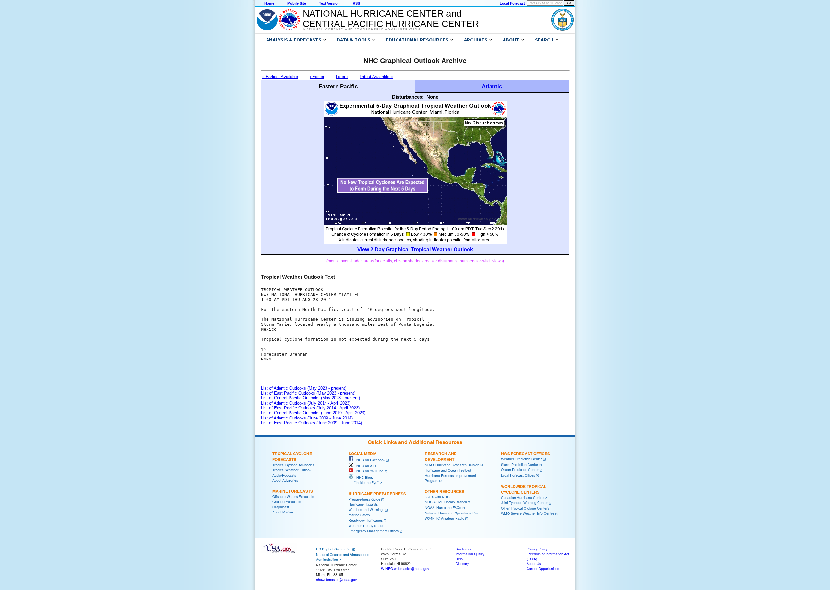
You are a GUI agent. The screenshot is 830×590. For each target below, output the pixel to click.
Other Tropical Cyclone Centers (525, 508)
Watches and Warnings (366, 509)
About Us (534, 563)
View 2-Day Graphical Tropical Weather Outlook (415, 249)
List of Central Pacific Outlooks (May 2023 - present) (310, 397)
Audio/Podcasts (284, 475)
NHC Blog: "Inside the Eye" (364, 480)
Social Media (363, 453)
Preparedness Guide (364, 499)
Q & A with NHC (437, 496)
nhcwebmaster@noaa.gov (336, 579)
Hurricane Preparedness (377, 494)
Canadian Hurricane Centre (522, 497)
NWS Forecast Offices (525, 453)
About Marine (282, 512)
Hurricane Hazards (363, 504)
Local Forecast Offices (518, 475)
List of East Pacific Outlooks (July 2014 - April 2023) (310, 408)
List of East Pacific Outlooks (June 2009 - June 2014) (311, 422)
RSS (356, 3)
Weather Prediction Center (521, 458)
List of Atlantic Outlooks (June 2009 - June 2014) (307, 418)
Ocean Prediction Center (520, 469)
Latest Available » (376, 76)
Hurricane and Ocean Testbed (448, 470)
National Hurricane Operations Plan (452, 513)
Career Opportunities (543, 568)
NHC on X (362, 465)
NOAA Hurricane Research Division (452, 464)
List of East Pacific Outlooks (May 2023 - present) (308, 393)
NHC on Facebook (369, 459)
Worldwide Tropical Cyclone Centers (523, 489)
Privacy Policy (537, 549)
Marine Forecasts (292, 491)
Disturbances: (408, 97)
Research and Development (441, 456)
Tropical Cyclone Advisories (293, 464)
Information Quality (470, 553)
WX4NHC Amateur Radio (444, 518)
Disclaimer (463, 549)
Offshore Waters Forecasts (293, 496)
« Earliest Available (280, 76)
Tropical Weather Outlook (291, 469)
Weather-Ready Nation (366, 525)
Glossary (462, 563)
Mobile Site (296, 3)
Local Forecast (512, 3)
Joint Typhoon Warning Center (524, 502)
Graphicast (280, 506)
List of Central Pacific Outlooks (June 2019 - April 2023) (313, 412)
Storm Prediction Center (519, 464)
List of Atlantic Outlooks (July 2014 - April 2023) (305, 403)
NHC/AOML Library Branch (446, 502)
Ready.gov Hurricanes (366, 520)
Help (459, 558)
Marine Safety (359, 515)
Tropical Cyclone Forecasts (292, 456)
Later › (342, 76)
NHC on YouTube (368, 470)
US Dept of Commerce (333, 549)
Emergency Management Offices (374, 530)
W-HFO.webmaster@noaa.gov (405, 568)
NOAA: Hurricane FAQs (443, 507)
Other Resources (444, 491)
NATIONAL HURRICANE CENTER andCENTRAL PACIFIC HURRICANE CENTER (391, 18)
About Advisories (285, 480)
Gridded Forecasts (286, 501)
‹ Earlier (317, 76)
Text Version (329, 3)
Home (269, 3)
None (432, 97)
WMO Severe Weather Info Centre (527, 513)
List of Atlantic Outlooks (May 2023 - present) (303, 388)
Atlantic (492, 86)
